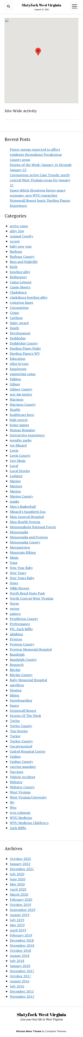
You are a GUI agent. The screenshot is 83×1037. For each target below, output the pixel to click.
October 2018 (20, 950)
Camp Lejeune (20, 282)
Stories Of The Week (25, 715)
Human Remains (22, 430)
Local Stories (20, 470)
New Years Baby (22, 578)
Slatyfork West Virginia (42, 5)
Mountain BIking (23, 552)
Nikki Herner (19, 588)
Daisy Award (19, 323)
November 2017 (22, 971)
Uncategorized (21, 746)
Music (14, 557)
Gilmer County (21, 389)
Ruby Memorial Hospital (28, 680)
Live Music (18, 460)
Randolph (17, 654)
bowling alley (20, 272)
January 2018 (20, 965)
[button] (38, 51)
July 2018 (17, 960)
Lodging (16, 476)
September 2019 (22, 909)
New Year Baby (21, 567)
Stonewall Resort (23, 710)
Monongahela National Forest (33, 527)
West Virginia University (28, 797)
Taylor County (21, 725)
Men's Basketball (23, 506)
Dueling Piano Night (25, 348)
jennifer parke (20, 440)
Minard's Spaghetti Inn (28, 511)
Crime (14, 312)
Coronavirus (19, 307)
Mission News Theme (28, 1031)
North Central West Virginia (31, 598)
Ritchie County (21, 674)
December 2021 (22, 869)
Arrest (15, 241)
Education (17, 358)
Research (17, 664)
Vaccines (16, 771)
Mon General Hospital (27, 516)
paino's (15, 613)
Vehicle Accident (22, 777)
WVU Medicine (21, 817)
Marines (16, 486)
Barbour (16, 251)
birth (13, 266)
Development (20, 333)
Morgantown (20, 547)
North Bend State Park (27, 593)
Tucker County (21, 741)
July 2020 (17, 874)
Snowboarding (21, 700)
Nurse (14, 603)
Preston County (22, 644)
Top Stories (19, 731)
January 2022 (20, 863)
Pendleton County (24, 618)
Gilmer (15, 384)
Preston (16, 639)
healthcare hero (22, 414)
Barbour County (22, 256)
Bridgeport (18, 277)
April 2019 (18, 930)
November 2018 (22, 945)
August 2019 (19, 914)
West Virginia (20, 792)
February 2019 (21, 935)
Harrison (16, 399)
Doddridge (18, 338)
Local (14, 465)
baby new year (21, 246)
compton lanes (21, 302)
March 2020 (19, 894)
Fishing (15, 379)
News (14, 583)
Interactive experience (27, 435)
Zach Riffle (18, 828)
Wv (12, 802)
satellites (17, 685)
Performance (20, 623)
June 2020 (17, 879)
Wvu (13, 807)
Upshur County (21, 761)
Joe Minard (18, 445)
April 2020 (18, 889)
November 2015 (22, 996)
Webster (16, 782)
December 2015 (22, 991)
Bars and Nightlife (24, 261)
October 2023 (20, 858)
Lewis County (20, 455)
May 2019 (17, 925)
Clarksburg (18, 292)
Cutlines (16, 317)
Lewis (14, 450)
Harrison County (23, 404)
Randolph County (23, 659)
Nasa (13, 562)
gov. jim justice (21, 394)
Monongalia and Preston (29, 537)
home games (19, 425)
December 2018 (22, 940)
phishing (16, 634)
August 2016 (19, 981)
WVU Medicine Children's (29, 822)
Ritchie (15, 669)
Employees (18, 368)
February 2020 (21, 899)
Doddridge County (24, 343)
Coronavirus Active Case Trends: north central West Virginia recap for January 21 (40, 180)
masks (14, 501)
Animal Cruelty (21, 236)
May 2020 (17, 884)
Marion (15, 491)
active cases (19, 226)
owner (15, 608)
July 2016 (17, 986)
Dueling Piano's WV (25, 353)
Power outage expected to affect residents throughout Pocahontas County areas (36, 154)
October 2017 (20, 976)
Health (15, 409)
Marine (15, 481)
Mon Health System (25, 521)
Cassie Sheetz (20, 287)
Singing (15, 690)
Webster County (22, 787)
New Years (18, 572)
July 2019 (17, 920)
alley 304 (17, 231)
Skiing (14, 695)
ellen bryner (19, 363)
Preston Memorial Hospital (31, 649)
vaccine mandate (23, 766)
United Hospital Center (28, 751)
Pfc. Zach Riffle (21, 629)
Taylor (15, 720)
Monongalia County (25, 542)
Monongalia (19, 532)
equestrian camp (23, 374)
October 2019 (20, 904)
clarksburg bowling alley (28, 297)
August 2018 (19, 955)
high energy (19, 419)
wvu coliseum (20, 812)
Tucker (15, 736)
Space (14, 705)
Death (14, 328)
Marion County (21, 496)
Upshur (15, 756)
